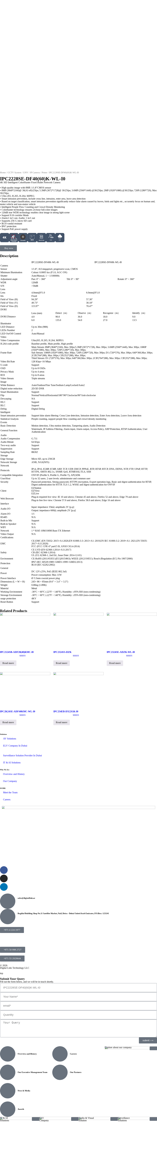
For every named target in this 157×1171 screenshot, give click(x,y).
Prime (44, 172)
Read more (8, 663)
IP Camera (35, 172)
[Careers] (60, 1054)
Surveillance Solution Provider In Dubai (22, 755)
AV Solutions (9, 738)
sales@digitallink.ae (26, 898)
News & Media (24, 1091)
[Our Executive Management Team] (7, 1072)
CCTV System (14, 172)
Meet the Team (10, 792)
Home (3, 172)
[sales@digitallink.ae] (7, 901)
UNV (25, 172)
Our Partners (75, 1072)
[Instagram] (4, 878)
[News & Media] (7, 1090)
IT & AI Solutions (12, 762)
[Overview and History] (7, 1054)
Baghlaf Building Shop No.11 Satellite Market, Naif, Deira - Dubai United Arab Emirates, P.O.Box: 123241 (63, 913)
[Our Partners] (60, 1072)
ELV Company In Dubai (15, 745)
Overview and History (14, 774)
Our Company (10, 781)
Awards (21, 1109)
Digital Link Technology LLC (14, 968)
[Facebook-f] (4, 870)
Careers (6, 799)
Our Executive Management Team (32, 1072)
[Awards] (7, 1109)
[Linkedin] (4, 887)
